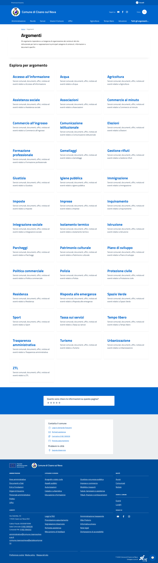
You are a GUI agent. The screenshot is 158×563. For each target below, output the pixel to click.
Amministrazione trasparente (92, 516)
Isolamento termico (74, 224)
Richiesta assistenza (53, 527)
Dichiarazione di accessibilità (91, 531)
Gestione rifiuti (118, 150)
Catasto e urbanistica (53, 491)
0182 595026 (27, 526)
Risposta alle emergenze (78, 294)
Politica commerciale (28, 271)
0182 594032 (25, 529)
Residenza (20, 294)
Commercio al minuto (123, 100)
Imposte (19, 201)
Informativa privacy (88, 524)
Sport (17, 317)
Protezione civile (119, 271)
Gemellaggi (68, 150)
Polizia (65, 271)
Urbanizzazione (118, 340)
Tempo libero (109, 21)
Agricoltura (94, 21)
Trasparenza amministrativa (24, 342)
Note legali (84, 527)
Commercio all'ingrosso (30, 123)
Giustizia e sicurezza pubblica (92, 479)
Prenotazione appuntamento (56, 520)
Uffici (70, 21)
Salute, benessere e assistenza (92, 491)
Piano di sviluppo (120, 247)
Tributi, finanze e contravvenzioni (93, 494)
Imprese (66, 201)
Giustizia (19, 178)
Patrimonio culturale (75, 247)
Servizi (42, 21)
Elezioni (113, 123)
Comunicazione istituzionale (71, 125)
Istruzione (123, 21)
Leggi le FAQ (50, 516)
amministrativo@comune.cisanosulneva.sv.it (25, 536)
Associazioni (69, 100)
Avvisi (118, 479)
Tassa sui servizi (72, 317)
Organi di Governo (16, 491)
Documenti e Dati (16, 483)
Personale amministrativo (19, 494)
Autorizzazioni (50, 487)
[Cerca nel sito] (144, 12)
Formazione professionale (23, 152)
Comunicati (120, 483)
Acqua (64, 76)
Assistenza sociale (26, 100)
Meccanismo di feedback (55, 531)
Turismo (66, 340)
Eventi (118, 500)
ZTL (15, 368)
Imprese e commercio (89, 483)
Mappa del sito (42, 555)
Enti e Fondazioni (16, 487)
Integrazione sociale (27, 224)
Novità (32, 21)
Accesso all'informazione (31, 76)
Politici (12, 498)
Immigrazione (117, 178)
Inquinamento (117, 201)
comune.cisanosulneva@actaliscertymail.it (25, 542)
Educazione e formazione (55, 494)
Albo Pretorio (85, 520)
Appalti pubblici (51, 483)
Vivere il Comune (57, 21)
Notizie (118, 487)
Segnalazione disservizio (55, 524)
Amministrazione (18, 21)
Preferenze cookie (16, 555)
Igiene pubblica (71, 178)
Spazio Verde (116, 294)
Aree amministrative (17, 479)
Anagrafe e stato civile (54, 479)
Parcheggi (20, 247)
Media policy (30, 555)
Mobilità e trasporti (88, 487)
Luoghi (118, 504)
